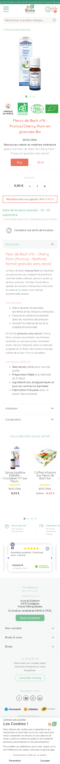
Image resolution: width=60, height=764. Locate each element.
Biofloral (30, 139)
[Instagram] (33, 698)
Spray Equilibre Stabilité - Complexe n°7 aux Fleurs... (15, 477)
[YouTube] (25, 698)
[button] (30, 199)
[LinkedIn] (39, 698)
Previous (3, 478)
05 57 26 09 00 (30, 591)
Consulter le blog (30, 677)
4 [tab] (35, 519)
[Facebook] (19, 698)
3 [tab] (34, 97)
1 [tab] (26, 96)
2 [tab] (30, 97)
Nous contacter (30, 617)
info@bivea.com (30, 595)
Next (57, 478)
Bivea (30, 8)
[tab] (30, 244)
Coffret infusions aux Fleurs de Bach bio (45, 475)
